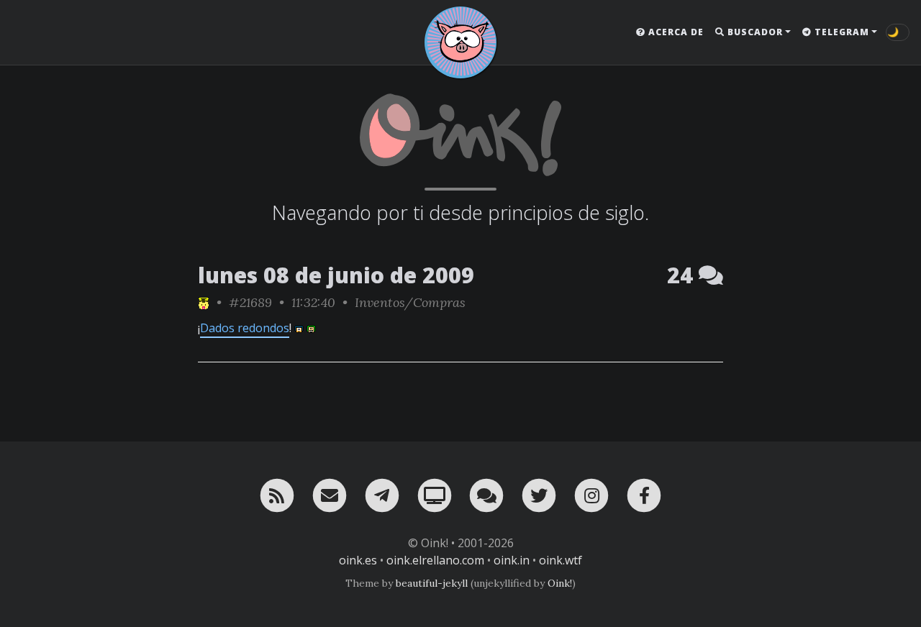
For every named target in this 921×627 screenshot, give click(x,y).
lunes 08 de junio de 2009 (336, 275)
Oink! (560, 583)
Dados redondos (244, 328)
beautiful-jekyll (432, 583)
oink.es (358, 560)
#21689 (250, 302)
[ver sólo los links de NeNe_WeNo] (203, 302)
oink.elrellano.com (435, 560)
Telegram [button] (840, 32)
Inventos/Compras (410, 302)
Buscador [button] (754, 32)
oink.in (512, 560)
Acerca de (674, 32)
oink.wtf (560, 560)
